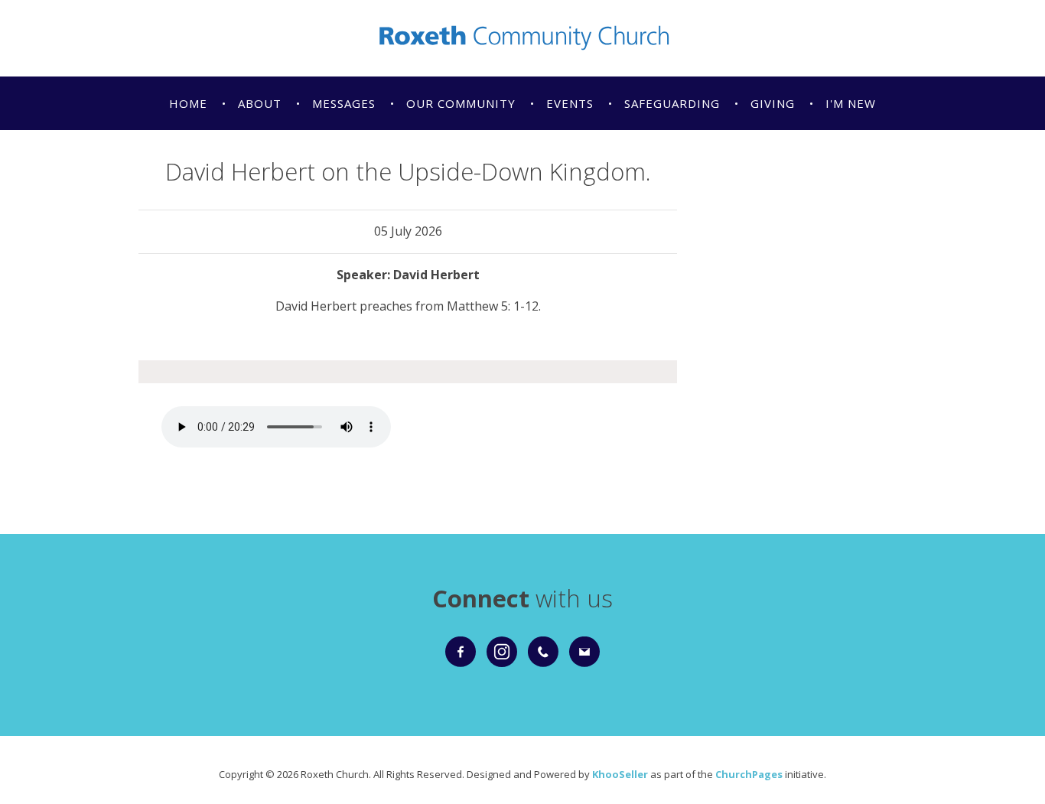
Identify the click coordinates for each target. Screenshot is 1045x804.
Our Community (461, 103)
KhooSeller (620, 774)
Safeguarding (672, 103)
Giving (772, 103)
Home (188, 103)
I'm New (850, 103)
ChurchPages (749, 774)
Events (570, 103)
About (260, 103)
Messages (344, 103)
